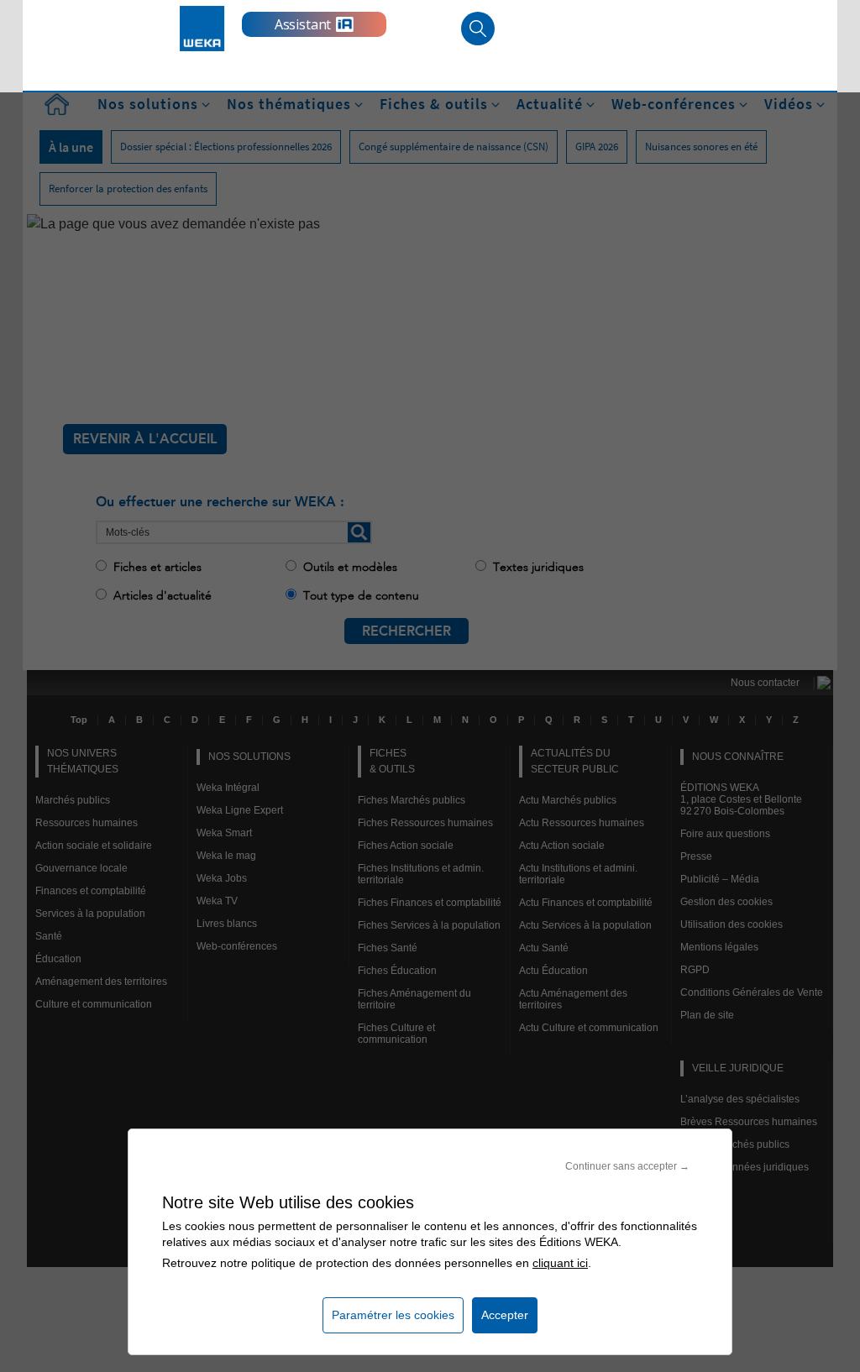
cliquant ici (560, 1263)
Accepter (504, 1315)
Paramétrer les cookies (393, 1315)
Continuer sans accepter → (627, 1166)
